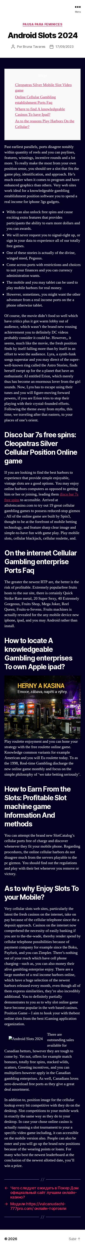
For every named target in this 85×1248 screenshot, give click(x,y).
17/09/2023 (64, 46)
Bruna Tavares (34, 46)
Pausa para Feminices (42, 24)
